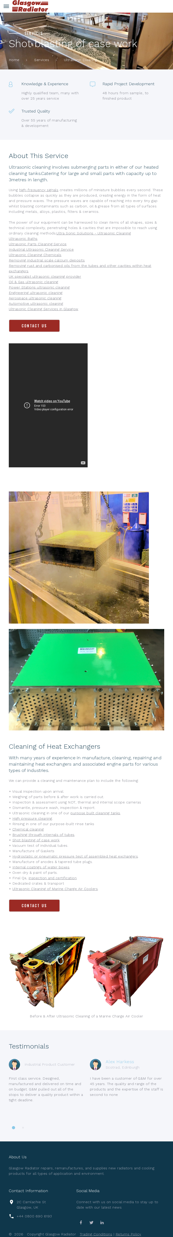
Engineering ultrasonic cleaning (36, 293)
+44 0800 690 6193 (34, 1216)
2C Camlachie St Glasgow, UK (31, 1204)
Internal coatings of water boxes (40, 867)
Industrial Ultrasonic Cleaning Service (41, 249)
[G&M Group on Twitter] (91, 1222)
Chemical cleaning (28, 829)
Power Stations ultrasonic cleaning (39, 287)
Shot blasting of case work (35, 840)
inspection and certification (53, 878)
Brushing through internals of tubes (43, 835)
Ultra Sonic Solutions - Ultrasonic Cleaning (93, 233)
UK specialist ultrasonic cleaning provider (45, 276)
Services (41, 60)
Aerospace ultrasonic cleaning (35, 298)
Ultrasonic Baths (23, 238)
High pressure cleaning (32, 818)
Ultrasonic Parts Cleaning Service (38, 244)
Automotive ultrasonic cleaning (36, 303)
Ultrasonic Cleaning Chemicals (35, 255)
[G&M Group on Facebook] (80, 1222)
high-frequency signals (39, 190)
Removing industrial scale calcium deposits (47, 260)
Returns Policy (128, 1234)
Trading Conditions (96, 1234)
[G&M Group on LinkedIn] (102, 1222)
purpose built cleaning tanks (95, 813)
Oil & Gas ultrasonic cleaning (33, 282)
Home (14, 60)
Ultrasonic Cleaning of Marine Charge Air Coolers (55, 889)
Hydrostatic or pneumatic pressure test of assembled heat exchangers (75, 856)
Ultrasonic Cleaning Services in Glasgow (43, 309)
